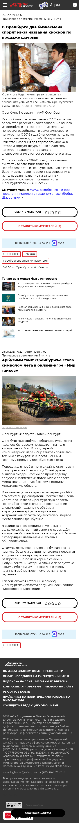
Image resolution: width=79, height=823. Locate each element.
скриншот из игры (14, 427)
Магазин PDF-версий (51, 681)
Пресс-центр (53, 671)
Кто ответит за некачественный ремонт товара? (45, 330)
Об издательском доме (21, 671)
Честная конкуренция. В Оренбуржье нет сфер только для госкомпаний (44, 308)
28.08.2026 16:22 (12, 351)
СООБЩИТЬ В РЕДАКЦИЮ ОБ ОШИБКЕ (30, 705)
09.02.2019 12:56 (12, 15)
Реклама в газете (16, 691)
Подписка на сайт (17, 681)
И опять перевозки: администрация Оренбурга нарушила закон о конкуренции (45, 285)
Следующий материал (38, 813)
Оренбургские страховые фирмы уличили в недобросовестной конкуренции (43, 296)
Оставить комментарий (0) (39, 226)
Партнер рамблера (34, 805)
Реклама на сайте (58, 686)
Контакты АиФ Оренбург (22, 686)
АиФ (52, 106)
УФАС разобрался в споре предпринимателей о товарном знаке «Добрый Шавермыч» (39, 193)
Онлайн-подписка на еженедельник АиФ (36, 676)
